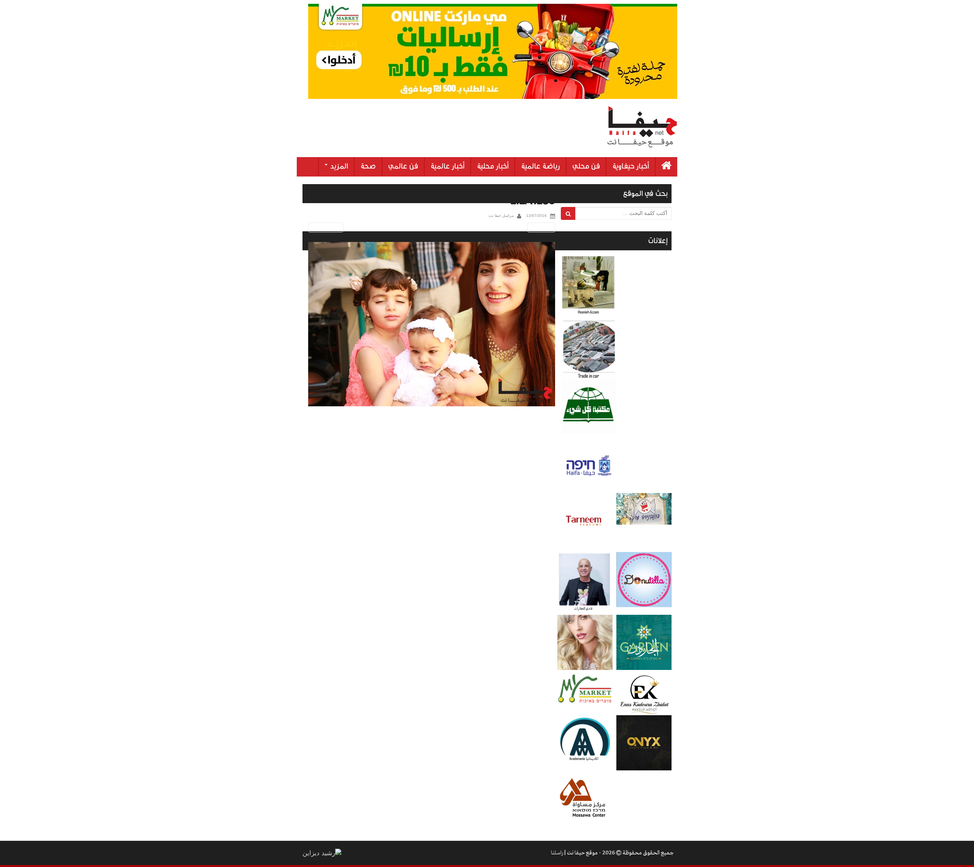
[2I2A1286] (431, 324)
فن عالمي (403, 166)
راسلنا (557, 853)
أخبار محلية (493, 166)
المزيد (338, 166)
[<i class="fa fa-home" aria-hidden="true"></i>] (666, 167)
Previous (324, 227)
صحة (368, 166)
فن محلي (586, 166)
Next (542, 227)
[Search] (568, 213)
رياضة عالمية (540, 166)
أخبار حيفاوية (630, 166)
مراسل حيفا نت (501, 215)
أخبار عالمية (447, 166)
